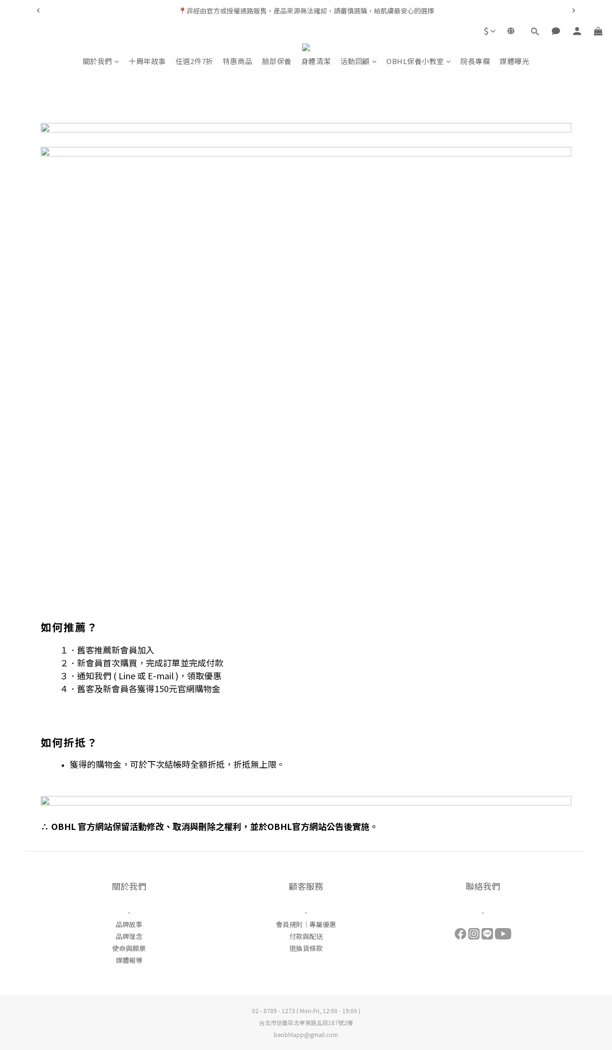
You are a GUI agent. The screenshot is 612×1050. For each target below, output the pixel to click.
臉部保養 (277, 61)
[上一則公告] (38, 10)
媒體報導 (129, 960)
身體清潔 (316, 61)
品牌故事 (129, 924)
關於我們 (97, 61)
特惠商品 (237, 61)
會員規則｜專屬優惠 (306, 924)
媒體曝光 (514, 61)
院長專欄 (475, 61)
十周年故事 (147, 61)
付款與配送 (306, 936)
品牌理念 (129, 936)
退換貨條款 (306, 948)
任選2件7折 (194, 61)
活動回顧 (355, 61)
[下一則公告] (573, 10)
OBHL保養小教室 (415, 61)
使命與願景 (129, 948)
